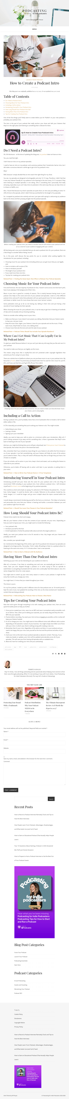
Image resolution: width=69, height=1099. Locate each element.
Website (6, 748)
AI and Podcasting (19, 981)
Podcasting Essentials (20, 961)
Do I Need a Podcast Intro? (13, 100)
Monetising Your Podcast (22, 989)
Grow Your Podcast (20, 952)
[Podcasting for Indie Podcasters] (34, 12)
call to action (8, 647)
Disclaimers (18, 1018)
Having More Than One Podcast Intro (16, 112)
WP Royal (14, 1095)
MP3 (20, 647)
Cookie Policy (18, 1014)
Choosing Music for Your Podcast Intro (17, 103)
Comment (7, 761)
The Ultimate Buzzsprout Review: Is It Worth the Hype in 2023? (55, 705)
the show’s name (16, 486)
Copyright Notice (19, 1022)
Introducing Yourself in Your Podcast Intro (18, 107)
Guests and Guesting (20, 985)
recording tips (53, 647)
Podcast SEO (18, 993)
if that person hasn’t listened (55, 445)
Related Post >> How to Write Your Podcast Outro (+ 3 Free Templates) (27, 473)
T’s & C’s (16, 1010)
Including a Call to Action (13, 105)
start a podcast (8, 649)
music (25, 647)
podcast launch (43, 647)
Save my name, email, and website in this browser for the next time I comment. (28, 758)
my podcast (43, 154)
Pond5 (13, 361)
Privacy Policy (18, 1027)
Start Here (17, 965)
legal (15, 647)
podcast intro (33, 647)
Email (6, 740)
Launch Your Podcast (34, 80)
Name (6, 731)
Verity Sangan (34, 669)
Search (51, 799)
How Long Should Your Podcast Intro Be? (18, 109)
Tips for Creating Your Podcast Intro (16, 114)
